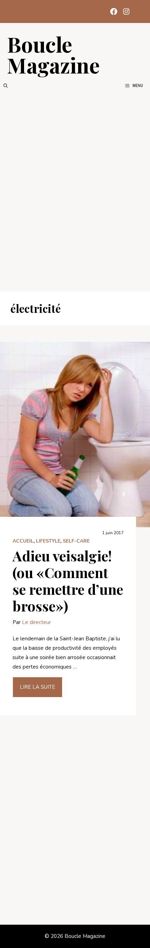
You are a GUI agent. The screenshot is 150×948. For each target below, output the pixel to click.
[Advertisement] (75, 190)
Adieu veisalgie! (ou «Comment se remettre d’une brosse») (68, 580)
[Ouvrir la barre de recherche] (5, 85)
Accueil (23, 541)
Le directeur (36, 622)
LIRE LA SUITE (37, 687)
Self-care (76, 541)
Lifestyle (48, 541)
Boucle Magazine (53, 54)
